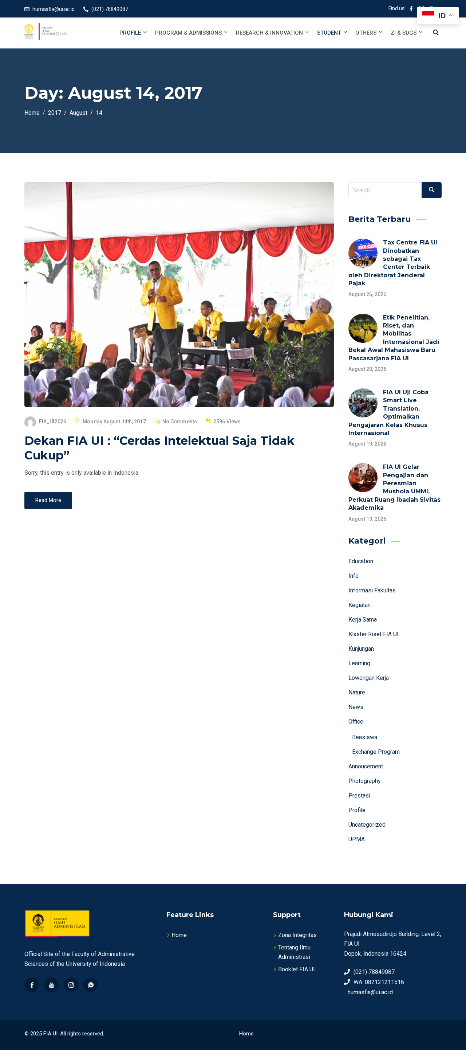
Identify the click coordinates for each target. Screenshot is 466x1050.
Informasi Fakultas (372, 590)
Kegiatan (359, 605)
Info (353, 575)
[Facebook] (31, 984)
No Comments (179, 421)
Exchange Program (376, 751)
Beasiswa (364, 737)
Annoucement (365, 766)
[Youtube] (51, 984)
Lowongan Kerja (368, 677)
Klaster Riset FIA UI (373, 634)
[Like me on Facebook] (411, 9)
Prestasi (359, 795)
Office (355, 721)
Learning (359, 663)
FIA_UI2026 (52, 421)
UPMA (356, 839)
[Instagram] (71, 984)
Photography (364, 780)
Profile (130, 33)
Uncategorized (367, 824)
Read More (48, 500)
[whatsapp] (90, 984)
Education (360, 561)
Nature (356, 692)
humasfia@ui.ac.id (53, 9)
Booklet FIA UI (296, 969)
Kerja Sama (362, 619)
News (355, 707)
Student (329, 33)
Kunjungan (361, 648)
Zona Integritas (297, 935)
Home (179, 935)
